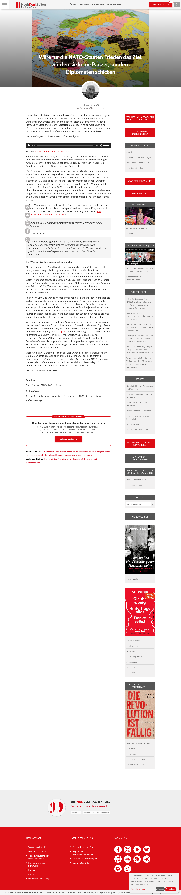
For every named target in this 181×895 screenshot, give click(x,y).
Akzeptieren (170, 889)
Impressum (33, 874)
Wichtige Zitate (132, 424)
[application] (68, 145)
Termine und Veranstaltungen (138, 157)
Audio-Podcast (32, 385)
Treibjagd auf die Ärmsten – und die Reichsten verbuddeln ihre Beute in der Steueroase (139, 338)
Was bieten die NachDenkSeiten (139, 132)
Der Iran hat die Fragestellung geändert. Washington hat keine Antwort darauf (139, 327)
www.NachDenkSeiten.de (30, 892)
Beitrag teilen (27, 207)
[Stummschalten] (101, 145)
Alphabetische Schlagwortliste (140, 458)
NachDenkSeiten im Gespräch (140, 245)
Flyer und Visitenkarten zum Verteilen (140, 443)
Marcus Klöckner (97, 108)
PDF (27, 223)
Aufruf (129, 152)
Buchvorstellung (133, 579)
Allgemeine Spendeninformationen (83, 853)
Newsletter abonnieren (139, 181)
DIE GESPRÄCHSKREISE (90, 802)
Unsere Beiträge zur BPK (136, 480)
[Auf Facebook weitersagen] (27, 233)
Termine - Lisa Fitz (133, 233)
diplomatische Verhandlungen (64, 396)
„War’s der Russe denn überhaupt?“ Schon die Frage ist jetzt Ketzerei (139, 316)
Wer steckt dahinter (37, 851)
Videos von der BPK (134, 485)
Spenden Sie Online (81, 863)
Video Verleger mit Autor (136, 759)
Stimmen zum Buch (134, 662)
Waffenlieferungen (34, 400)
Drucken (27, 215)
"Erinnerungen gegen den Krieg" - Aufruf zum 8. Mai (140, 118)
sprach (63, 331)
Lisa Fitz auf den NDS (140, 204)
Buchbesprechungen (135, 764)
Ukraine (99, 396)
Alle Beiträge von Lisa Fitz (136, 228)
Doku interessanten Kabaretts (138, 411)
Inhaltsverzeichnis (133, 646)
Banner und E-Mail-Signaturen (37, 864)
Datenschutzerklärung (38, 878)
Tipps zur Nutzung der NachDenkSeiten (38, 857)
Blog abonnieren (140, 193)
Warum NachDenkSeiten (39, 847)
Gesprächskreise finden (96, 812)
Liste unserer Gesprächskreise (138, 163)
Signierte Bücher (133, 672)
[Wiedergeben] (29, 145)
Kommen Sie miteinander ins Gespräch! (89, 806)
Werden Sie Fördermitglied (85, 858)
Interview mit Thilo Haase (136, 168)
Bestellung (130, 667)
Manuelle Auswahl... (139, 889)
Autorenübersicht (140, 516)
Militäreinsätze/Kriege (51, 385)
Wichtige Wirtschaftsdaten (137, 429)
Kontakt (32, 870)
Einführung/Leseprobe (135, 656)
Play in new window (45, 151)
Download (63, 151)
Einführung (131, 754)
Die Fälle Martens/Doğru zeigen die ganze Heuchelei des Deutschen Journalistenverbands (140, 350)
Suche (177, 4)
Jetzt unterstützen (162, 4)
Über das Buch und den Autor (138, 743)
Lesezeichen (131, 651)
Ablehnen (160, 889)
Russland (90, 396)
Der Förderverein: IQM (83, 847)
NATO (81, 396)
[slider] (106, 145)
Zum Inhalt (130, 748)
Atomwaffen (31, 396)
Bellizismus (43, 396)
